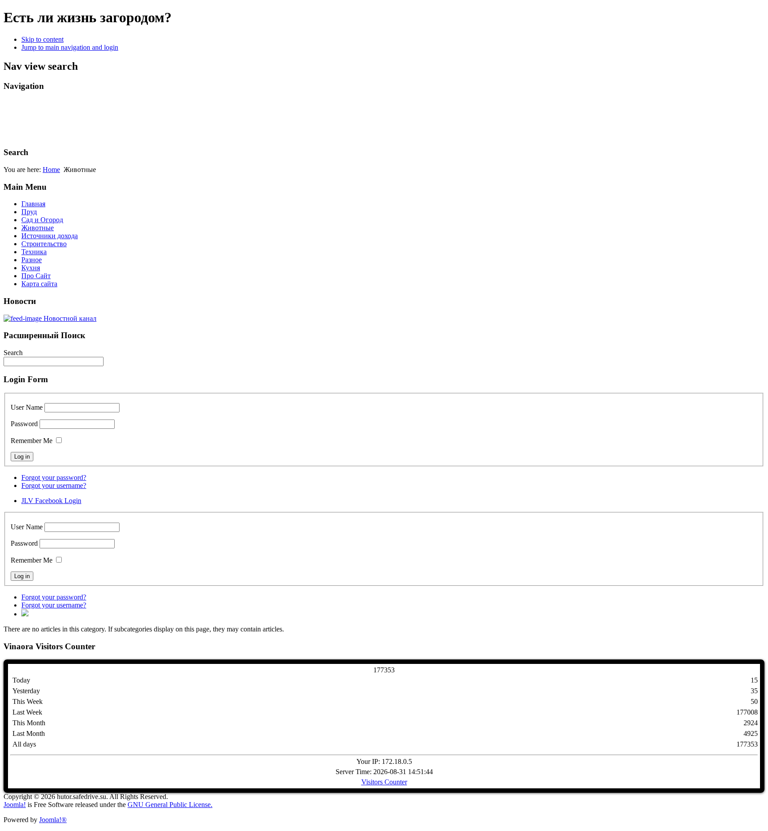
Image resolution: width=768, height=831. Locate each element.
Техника (34, 252)
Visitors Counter (384, 782)
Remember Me (31, 440)
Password (24, 423)
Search (13, 352)
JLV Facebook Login (51, 500)
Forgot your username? (53, 485)
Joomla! (15, 804)
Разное (31, 260)
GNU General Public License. (170, 804)
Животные (37, 228)
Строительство (44, 244)
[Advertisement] (165, 119)
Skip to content (42, 39)
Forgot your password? (53, 477)
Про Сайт (36, 276)
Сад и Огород (42, 220)
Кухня (30, 268)
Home (51, 169)
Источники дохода (49, 236)
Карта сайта (39, 284)
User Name (27, 407)
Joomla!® (53, 819)
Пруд (29, 212)
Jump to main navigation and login (69, 47)
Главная (33, 204)
